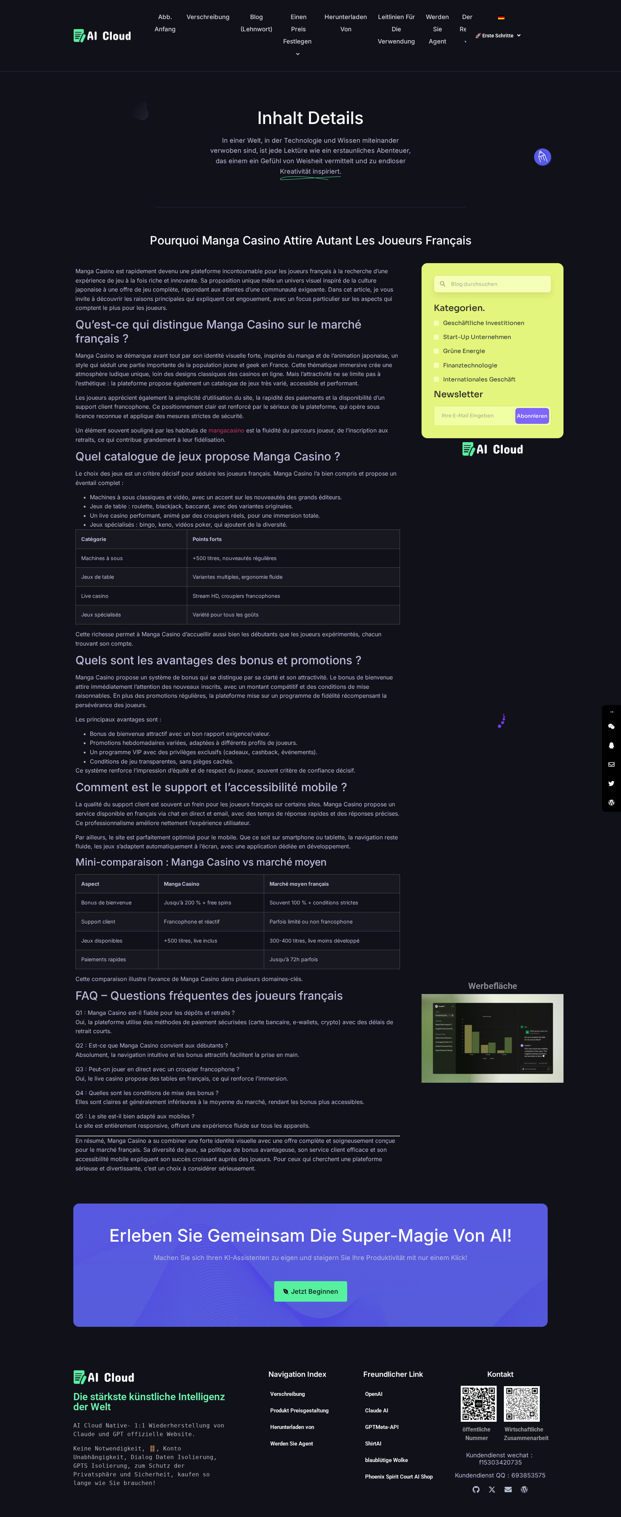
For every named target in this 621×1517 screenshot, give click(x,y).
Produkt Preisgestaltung (299, 1410)
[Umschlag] (508, 1489)
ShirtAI (373, 1443)
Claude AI (376, 1410)
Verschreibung (208, 16)
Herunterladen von (346, 23)
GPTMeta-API (382, 1427)
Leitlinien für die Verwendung (396, 29)
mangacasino (226, 430)
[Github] (475, 1489)
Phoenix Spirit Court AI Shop (399, 1477)
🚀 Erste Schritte (494, 35)
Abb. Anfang (165, 23)
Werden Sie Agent (437, 29)
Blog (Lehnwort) (256, 23)
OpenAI (373, 1394)
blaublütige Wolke (386, 1460)
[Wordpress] (524, 1489)
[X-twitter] (492, 1489)
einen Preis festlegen (297, 29)
